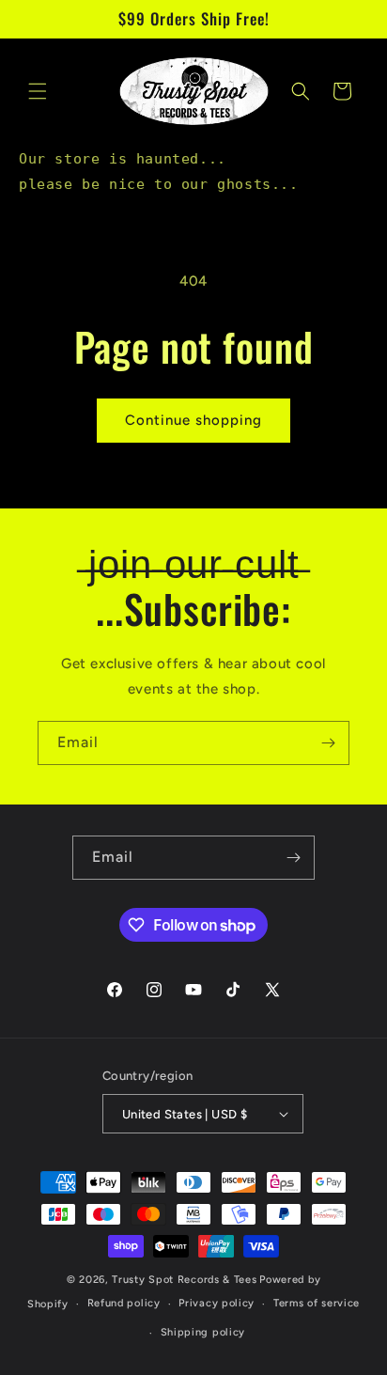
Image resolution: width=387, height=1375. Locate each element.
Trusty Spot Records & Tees (184, 1279)
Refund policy (124, 1303)
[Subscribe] (327, 743)
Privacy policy (216, 1303)
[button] (37, 91)
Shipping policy (203, 1332)
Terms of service (316, 1303)
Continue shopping (193, 420)
